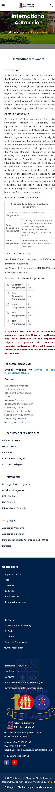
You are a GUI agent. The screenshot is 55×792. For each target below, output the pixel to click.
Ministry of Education (20, 79)
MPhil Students (10, 496)
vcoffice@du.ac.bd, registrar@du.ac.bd (28, 749)
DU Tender (9, 590)
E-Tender (9, 585)
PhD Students (9, 502)
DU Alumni (9, 676)
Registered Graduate (15, 665)
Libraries (6, 545)
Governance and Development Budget (24, 687)
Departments (9, 446)
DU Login (9, 787)
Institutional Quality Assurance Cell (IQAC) (25, 539)
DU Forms (9, 620)
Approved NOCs (12, 574)
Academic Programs (13, 527)
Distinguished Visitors (15, 602)
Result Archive (11, 671)
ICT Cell (51, 781)
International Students (14, 508)
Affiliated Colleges (12, 464)
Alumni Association (13, 647)
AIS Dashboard (44, 787)
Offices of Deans (11, 440)
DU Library (9, 636)
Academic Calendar (13, 533)
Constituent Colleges (13, 458)
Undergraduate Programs (16, 484)
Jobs (6, 579)
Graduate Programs (13, 490)
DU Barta (8, 631)
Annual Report (11, 596)
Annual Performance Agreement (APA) (24, 682)
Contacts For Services (15, 642)
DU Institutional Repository (17, 625)
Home (15, 32)
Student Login (25, 787)
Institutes (7, 452)
